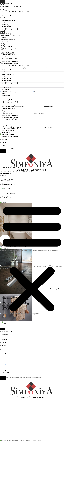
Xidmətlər (5, 139)
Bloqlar (4, 142)
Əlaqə (4, 145)
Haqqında (5, 334)
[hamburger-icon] (3, 1)
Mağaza (4, 9)
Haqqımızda (5, 7)
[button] (32, 258)
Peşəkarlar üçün (7, 4)
